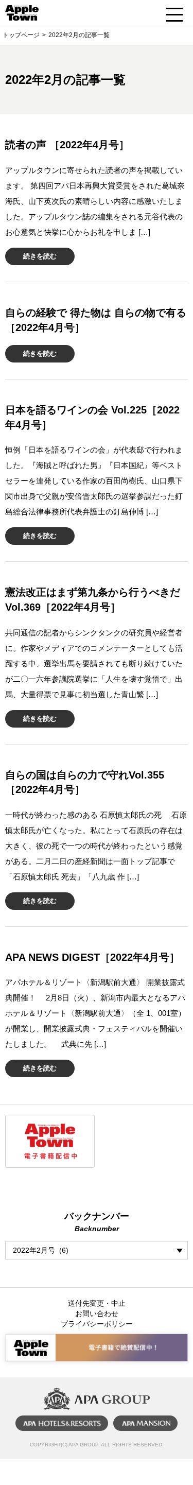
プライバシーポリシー (97, 1324)
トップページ (21, 35)
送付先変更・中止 (97, 1303)
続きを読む (40, 256)
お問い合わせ (96, 1313)
